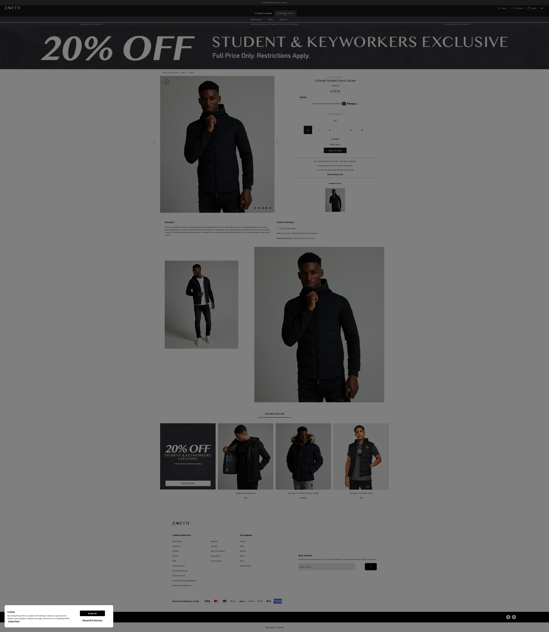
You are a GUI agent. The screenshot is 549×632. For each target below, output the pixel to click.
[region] (59, 616)
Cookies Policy (14, 621)
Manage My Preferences (92, 620)
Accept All (92, 613)
